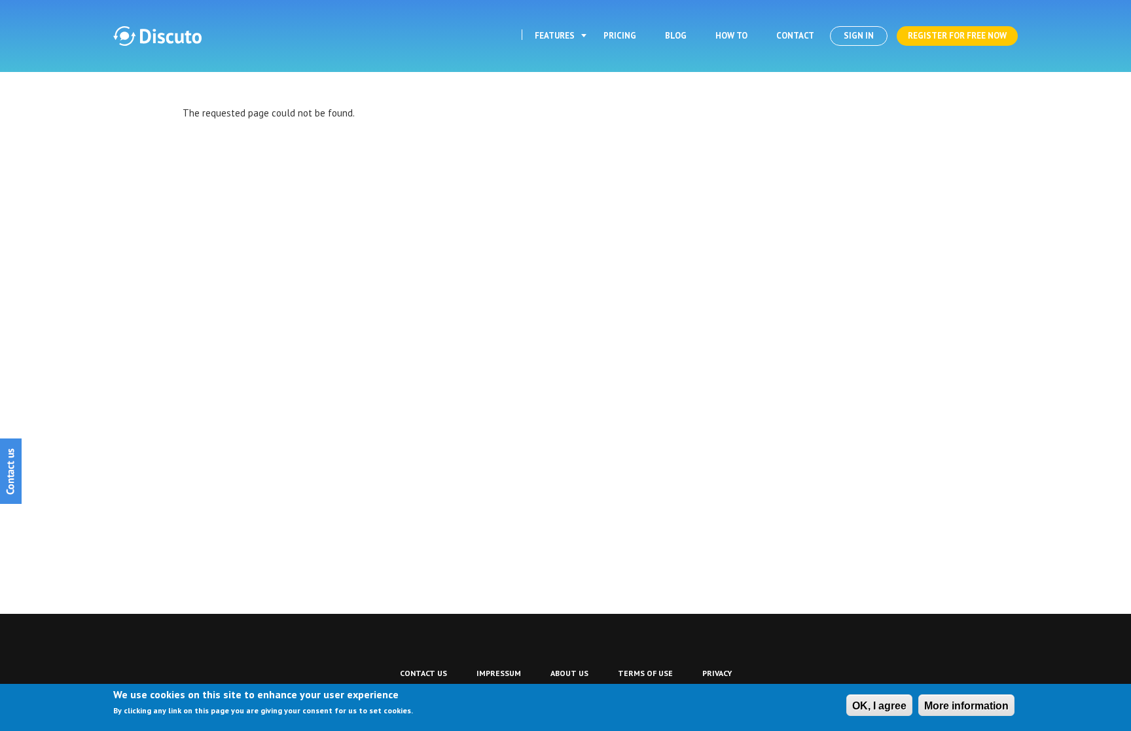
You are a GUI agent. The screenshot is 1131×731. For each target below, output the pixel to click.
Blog (676, 35)
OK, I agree (879, 705)
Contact (795, 35)
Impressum (498, 673)
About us (569, 673)
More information (966, 705)
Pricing (619, 35)
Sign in (859, 35)
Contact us (423, 673)
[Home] (157, 36)
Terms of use (645, 673)
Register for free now (957, 35)
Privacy (717, 673)
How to (731, 35)
